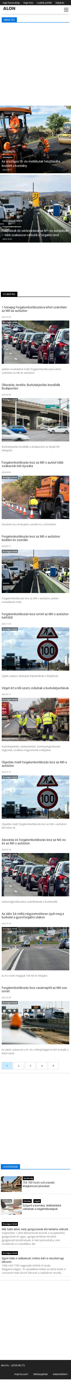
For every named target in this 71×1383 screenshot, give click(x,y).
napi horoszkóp (11, 2)
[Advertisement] (35, 63)
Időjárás (59, 2)
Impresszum (21, 1374)
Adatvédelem (60, 1374)
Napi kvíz (28, 2)
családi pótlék (44, 2)
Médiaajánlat (40, 1374)
